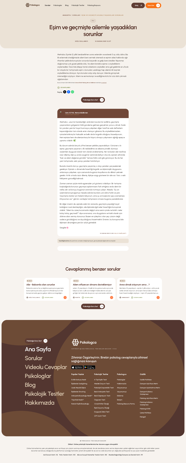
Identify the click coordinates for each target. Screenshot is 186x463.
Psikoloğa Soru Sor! (90, 100)
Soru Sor (151, 5)
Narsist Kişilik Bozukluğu (80, 404)
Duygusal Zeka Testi (101, 412)
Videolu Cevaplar (46, 367)
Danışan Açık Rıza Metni (149, 384)
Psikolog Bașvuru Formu (126, 404)
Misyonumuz (122, 388)
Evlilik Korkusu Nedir (78, 380)
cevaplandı (103, 82)
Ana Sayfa (38, 349)
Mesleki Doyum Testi (102, 384)
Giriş (136, 5)
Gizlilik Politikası (146, 380)
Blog (67, 5)
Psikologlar (57, 5)
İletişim (119, 400)
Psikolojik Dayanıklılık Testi (104, 388)
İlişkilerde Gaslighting (79, 384)
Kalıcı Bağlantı (120, 233)
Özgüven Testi (99, 400)
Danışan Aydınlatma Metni (150, 388)
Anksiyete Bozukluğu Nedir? (81, 396)
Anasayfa (67, 15)
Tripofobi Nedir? (77, 400)
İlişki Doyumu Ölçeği (101, 408)
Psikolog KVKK (145, 409)
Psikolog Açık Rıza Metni (149, 398)
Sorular (47, 5)
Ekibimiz (120, 396)
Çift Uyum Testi (100, 416)
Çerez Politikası (145, 413)
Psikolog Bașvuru (93, 5)
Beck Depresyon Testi (102, 396)
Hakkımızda (39, 402)
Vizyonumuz (121, 392)
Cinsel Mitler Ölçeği (101, 404)
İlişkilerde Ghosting (78, 392)
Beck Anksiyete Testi (102, 392)
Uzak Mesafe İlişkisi (78, 388)
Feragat (143, 417)
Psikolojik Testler (78, 5)
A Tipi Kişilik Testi (100, 380)
